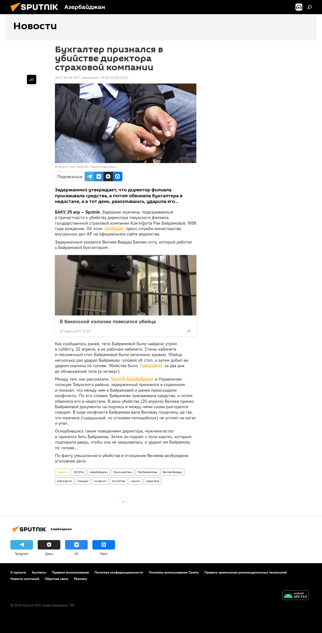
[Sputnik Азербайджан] (36, 13)
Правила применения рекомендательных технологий (245, 572)
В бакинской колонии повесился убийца (108, 321)
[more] (189, 330)
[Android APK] (296, 596)
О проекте (18, 572)
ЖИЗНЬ (79, 472)
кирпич (135, 481)
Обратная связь (56, 579)
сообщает (114, 228)
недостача (152, 481)
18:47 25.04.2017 (67, 77)
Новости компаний (24, 579)
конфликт (100, 481)
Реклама (80, 579)
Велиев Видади (172, 472)
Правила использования (70, 572)
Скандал (82, 481)
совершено (151, 365)
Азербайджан (98, 472)
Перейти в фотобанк (103, 166)
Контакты (39, 572)
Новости (62, 472)
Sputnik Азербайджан (132, 379)
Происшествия (122, 472)
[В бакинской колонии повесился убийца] (125, 285)
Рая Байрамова (147, 472)
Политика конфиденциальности (119, 572)
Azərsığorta (64, 481)
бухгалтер (118, 481)
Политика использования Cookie (174, 572)
